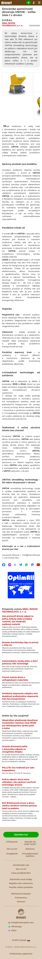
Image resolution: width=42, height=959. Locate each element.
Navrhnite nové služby (21, 879)
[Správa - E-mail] (38, 564)
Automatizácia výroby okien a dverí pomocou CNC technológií (20, 662)
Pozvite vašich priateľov (21, 887)
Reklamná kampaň (21, 894)
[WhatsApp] (26, 564)
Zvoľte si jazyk (19, 940)
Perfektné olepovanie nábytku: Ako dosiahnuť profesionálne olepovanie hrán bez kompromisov (20, 696)
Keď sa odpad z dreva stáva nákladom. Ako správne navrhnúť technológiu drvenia (19, 782)
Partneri (21, 901)
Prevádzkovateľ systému (30, 855)
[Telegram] (20, 564)
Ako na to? (12, 849)
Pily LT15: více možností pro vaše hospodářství (18, 769)
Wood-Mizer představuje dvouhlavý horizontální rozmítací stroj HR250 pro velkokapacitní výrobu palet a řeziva (20, 724)
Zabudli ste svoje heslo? (30, 843)
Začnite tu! (21, 834)
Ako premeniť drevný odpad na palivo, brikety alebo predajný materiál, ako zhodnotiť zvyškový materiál (17, 620)
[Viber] (32, 564)
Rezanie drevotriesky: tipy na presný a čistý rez (20, 643)
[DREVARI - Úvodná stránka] (6, 2)
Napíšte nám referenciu (21, 883)
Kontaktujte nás (21, 865)
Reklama (30, 849)
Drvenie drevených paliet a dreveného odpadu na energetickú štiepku (14, 749)
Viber (14, 930)
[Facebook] (3, 564)
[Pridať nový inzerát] (28, 2)
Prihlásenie (12, 842)
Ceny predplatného (21, 873)
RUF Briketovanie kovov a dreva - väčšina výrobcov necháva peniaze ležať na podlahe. (19, 806)
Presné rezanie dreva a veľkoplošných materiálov (15, 678)
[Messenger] (9, 564)
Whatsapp (16, 926)
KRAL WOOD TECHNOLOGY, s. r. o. (12, 24)
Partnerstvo (21, 898)
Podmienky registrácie (21, 954)
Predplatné (12, 854)
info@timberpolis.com (22, 922)
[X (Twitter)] (15, 564)
